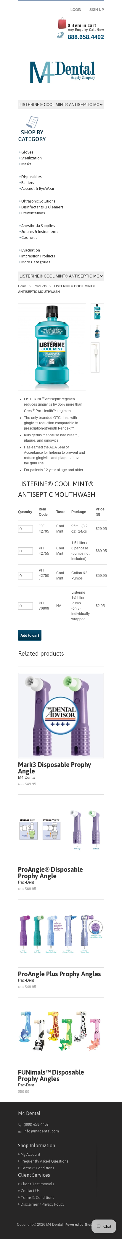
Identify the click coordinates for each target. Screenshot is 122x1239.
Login (77, 10)
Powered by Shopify (80, 1224)
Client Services (34, 1175)
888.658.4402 (86, 37)
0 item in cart (82, 25)
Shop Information (36, 1145)
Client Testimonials (37, 1184)
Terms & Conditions (37, 1168)
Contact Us (30, 1191)
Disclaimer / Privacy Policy (42, 1204)
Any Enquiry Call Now (86, 30)
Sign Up (96, 10)
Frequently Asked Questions (44, 1161)
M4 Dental (29, 1113)
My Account (30, 1154)
